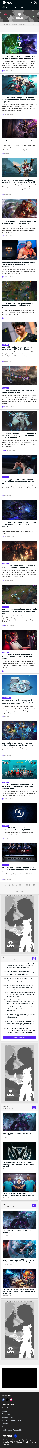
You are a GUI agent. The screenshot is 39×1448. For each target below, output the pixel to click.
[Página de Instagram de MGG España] (11, 1399)
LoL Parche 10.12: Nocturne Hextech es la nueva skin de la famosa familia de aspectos (19, 524)
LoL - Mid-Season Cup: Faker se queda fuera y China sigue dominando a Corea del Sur (19, 481)
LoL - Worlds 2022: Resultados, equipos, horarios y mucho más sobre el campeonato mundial (18, 1164)
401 (12, 885)
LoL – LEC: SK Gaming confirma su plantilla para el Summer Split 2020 (16, 829)
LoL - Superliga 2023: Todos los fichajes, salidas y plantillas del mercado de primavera (19, 1194)
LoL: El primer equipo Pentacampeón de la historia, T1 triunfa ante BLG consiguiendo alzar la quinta (19, 1008)
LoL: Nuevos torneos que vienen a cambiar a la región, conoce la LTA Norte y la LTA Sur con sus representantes (21, 1015)
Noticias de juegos (12, 24)
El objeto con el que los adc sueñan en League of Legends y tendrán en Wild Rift (18, 181)
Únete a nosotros (8, 1414)
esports (5, 344)
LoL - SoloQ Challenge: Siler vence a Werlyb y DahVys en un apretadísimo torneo (17, 656)
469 (22, 891)
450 (33, 885)
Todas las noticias (19, 1037)
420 (23, 885)
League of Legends (24, 24)
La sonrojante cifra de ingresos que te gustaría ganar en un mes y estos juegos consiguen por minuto (18, 702)
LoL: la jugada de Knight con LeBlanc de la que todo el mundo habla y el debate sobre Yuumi (19, 611)
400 (9, 885)
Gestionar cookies (9, 1427)
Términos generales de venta (13, 1421)
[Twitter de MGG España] (7, 1399)
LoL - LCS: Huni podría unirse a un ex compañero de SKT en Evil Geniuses (17, 348)
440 (30, 885)
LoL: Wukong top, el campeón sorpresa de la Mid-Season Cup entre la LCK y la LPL (19, 222)
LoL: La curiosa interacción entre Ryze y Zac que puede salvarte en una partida (18, 57)
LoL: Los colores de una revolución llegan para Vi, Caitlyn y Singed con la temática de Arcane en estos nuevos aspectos (21, 994)
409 (16, 885)
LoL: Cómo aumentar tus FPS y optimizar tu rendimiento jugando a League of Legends (18, 1261)
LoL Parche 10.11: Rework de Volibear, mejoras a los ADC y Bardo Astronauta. (18, 744)
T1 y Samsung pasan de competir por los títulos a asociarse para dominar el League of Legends (19, 869)
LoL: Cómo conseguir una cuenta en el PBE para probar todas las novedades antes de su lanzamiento (19, 1291)
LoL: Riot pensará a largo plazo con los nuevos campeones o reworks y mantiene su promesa (19, 100)
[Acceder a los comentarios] (3, 114)
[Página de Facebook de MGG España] (3, 1399)
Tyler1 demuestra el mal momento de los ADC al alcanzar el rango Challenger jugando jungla (18, 264)
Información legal (8, 1417)
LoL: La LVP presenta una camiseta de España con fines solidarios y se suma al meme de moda (18, 786)
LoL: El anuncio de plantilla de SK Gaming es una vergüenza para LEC (19, 391)
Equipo (4, 1411)
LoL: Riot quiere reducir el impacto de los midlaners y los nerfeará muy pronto (18, 142)
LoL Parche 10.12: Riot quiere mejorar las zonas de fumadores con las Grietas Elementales (18, 306)
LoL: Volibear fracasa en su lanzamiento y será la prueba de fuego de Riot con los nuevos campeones (19, 436)
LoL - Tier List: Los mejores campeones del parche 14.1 (18, 1134)
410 (19, 885)
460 (17, 891)
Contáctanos (6, 1408)
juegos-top (6, 697)
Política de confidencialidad (12, 1430)
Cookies (5, 1424)
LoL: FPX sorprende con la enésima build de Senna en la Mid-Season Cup (18, 567)
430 (26, 885)
